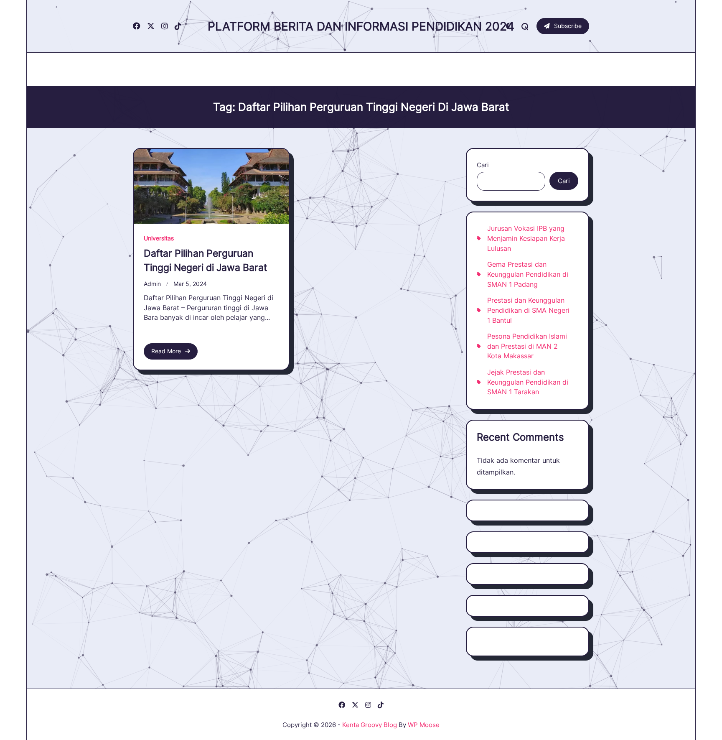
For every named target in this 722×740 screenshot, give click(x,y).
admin (152, 284)
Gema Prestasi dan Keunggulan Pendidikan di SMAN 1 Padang (527, 274)
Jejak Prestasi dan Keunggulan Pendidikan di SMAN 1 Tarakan (527, 382)
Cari (483, 165)
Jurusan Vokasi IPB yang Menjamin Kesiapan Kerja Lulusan (526, 238)
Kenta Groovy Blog (369, 725)
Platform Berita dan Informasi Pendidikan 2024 (361, 26)
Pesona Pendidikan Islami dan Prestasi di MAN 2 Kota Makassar (527, 346)
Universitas (159, 238)
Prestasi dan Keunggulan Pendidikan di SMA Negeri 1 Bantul (528, 310)
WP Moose (424, 725)
